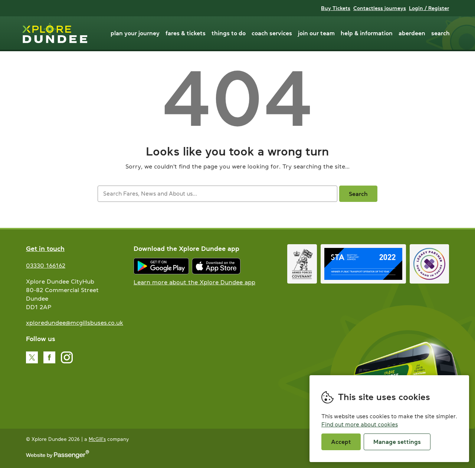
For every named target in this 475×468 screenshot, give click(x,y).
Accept (341, 442)
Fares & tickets (186, 33)
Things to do (229, 33)
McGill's (97, 439)
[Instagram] (67, 357)
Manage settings (397, 442)
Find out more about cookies (359, 424)
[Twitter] (32, 357)
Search (440, 33)
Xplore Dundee (54, 33)
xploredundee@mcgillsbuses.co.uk (74, 322)
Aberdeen (412, 33)
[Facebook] (49, 357)
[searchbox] (217, 194)
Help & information (367, 33)
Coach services (272, 33)
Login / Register (429, 8)
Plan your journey (135, 33)
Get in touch (45, 248)
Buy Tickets (335, 8)
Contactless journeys (379, 8)
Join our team (316, 33)
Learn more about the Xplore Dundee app (194, 282)
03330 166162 (45, 265)
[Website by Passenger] (57, 456)
